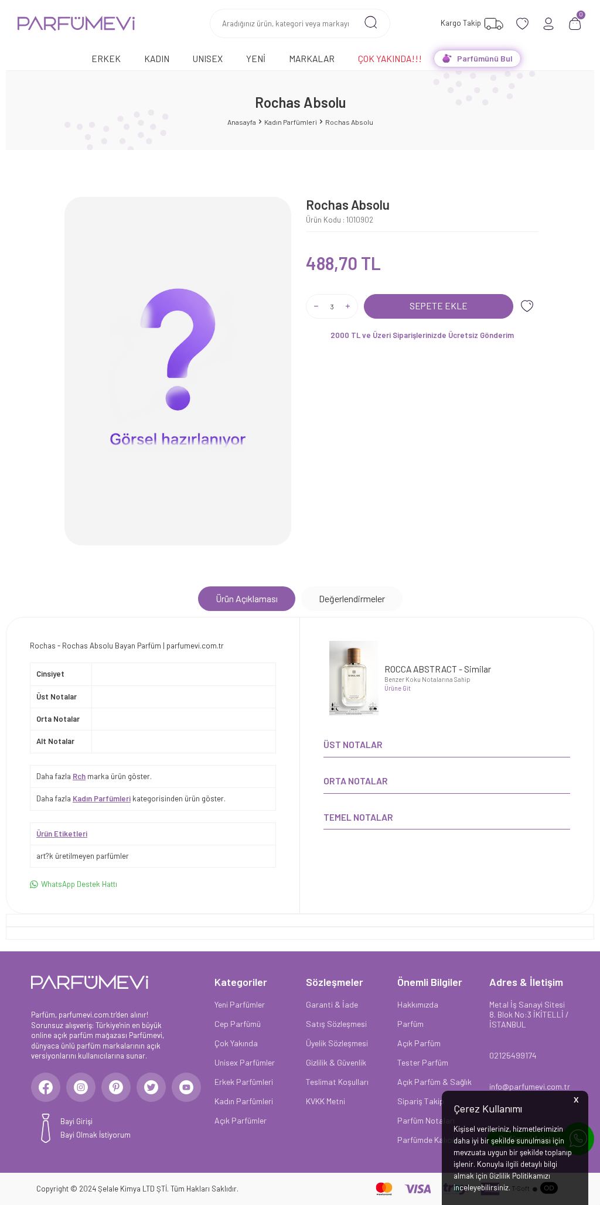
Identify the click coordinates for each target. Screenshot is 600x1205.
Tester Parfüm (422, 1062)
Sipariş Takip (420, 1101)
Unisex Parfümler (244, 1062)
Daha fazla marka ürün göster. (94, 776)
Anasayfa (241, 122)
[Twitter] (151, 1087)
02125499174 (513, 1055)
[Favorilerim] (522, 23)
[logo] (76, 23)
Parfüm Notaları (426, 1120)
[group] (178, 371)
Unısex (208, 58)
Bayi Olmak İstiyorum (95, 1134)
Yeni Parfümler (239, 1004)
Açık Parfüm (419, 1043)
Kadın (156, 58)
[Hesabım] (548, 23)
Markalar (312, 58)
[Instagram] (81, 1087)
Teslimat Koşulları (337, 1082)
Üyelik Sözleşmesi (337, 1043)
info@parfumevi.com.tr (529, 1086)
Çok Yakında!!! (390, 58)
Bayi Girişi (76, 1121)
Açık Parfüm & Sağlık (434, 1082)
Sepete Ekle (439, 305)
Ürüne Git (397, 688)
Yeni (255, 58)
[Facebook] (45, 1087)
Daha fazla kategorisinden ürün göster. (131, 798)
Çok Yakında (236, 1043)
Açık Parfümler (240, 1120)
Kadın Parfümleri (290, 122)
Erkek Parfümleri (243, 1082)
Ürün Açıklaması (247, 598)
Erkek (106, 58)
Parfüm (410, 1024)
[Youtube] (186, 1087)
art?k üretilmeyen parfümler (82, 856)
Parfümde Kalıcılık (429, 1140)
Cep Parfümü (237, 1024)
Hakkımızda (417, 1004)
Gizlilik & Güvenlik (336, 1062)
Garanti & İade (332, 1004)
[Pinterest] (116, 1087)
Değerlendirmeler (352, 598)
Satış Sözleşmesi (336, 1024)
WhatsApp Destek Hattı (79, 884)
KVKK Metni (325, 1101)
